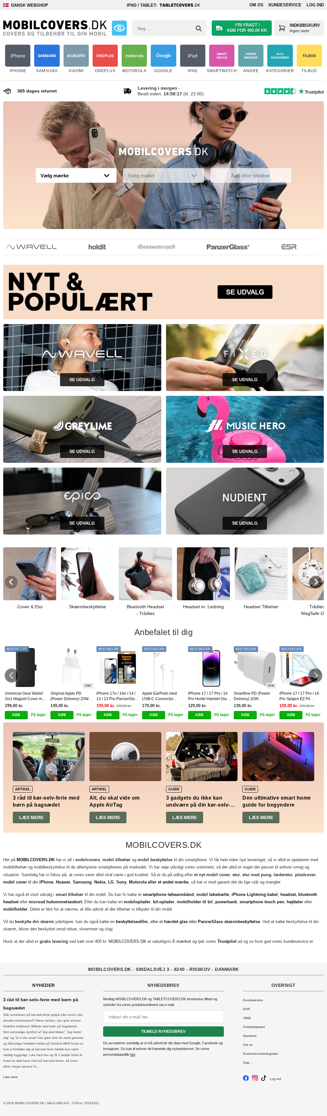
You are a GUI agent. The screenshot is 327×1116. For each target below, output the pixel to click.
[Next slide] (315, 582)
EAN (246, 1009)
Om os (256, 5)
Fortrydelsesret (254, 1027)
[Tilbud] (163, 153)
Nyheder (43, 985)
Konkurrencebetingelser (260, 1053)
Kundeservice (285, 5)
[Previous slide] (11, 582)
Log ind (315, 5)
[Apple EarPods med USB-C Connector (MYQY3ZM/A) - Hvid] (163, 667)
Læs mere (31, 817)
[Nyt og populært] (163, 292)
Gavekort (249, 1036)
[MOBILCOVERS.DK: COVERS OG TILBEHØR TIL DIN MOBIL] (55, 28)
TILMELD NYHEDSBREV (163, 1031)
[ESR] (277, 246)
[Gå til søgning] (198, 28)
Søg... (247, 1062)
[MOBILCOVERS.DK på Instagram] (255, 1080)
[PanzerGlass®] (216, 246)
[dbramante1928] (144, 246)
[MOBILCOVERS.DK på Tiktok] (264, 1080)
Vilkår (247, 1018)
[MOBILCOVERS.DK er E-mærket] (119, 28)
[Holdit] (85, 246)
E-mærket (181, 941)
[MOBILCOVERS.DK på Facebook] (246, 1080)
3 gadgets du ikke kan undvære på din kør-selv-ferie (198, 805)
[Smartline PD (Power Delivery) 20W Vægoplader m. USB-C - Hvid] (255, 667)
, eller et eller (188, 921)
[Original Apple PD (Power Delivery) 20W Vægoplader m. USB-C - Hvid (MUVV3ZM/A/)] (71, 667)
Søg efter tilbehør (250, 175)
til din (28, 882)
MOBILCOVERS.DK (127, 941)
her (132, 1054)
